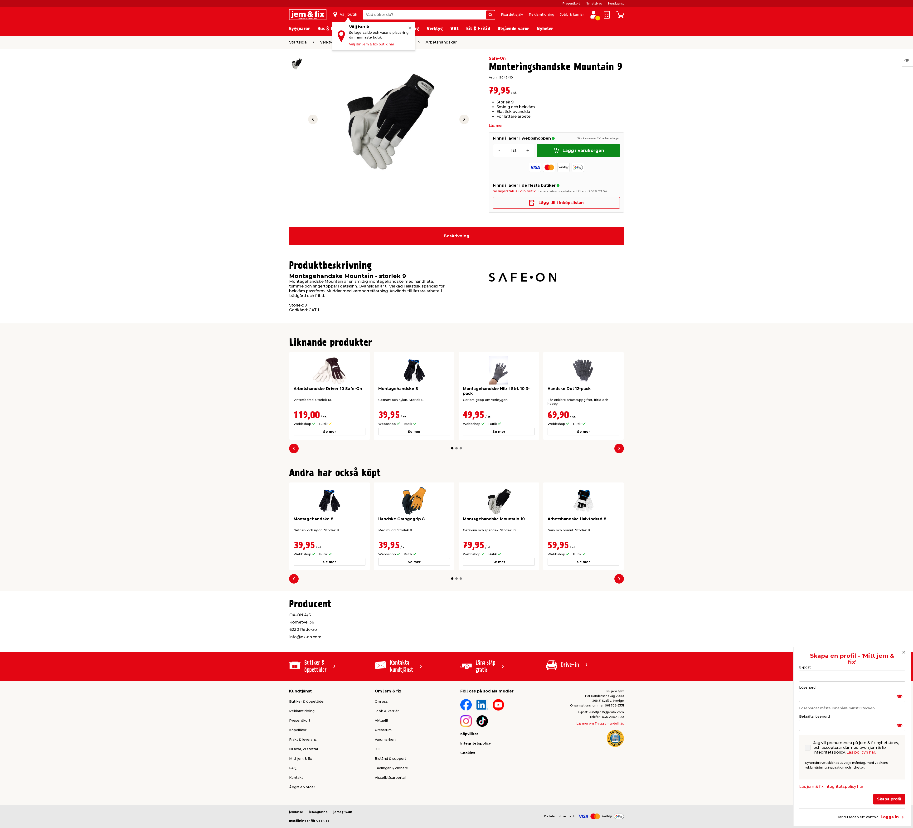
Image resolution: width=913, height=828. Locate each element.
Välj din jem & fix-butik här (371, 44)
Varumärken (385, 739)
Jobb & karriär (572, 14)
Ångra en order (302, 787)
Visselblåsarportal (390, 777)
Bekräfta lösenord (814, 716)
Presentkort (571, 3)
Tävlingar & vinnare (391, 768)
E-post (805, 667)
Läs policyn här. (861, 752)
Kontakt (296, 777)
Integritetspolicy (475, 743)
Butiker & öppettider (307, 701)
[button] (452, 448)
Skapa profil (889, 799)
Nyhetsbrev (594, 3)
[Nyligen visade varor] (907, 60)
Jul (377, 749)
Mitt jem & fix (300, 758)
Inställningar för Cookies (309, 820)
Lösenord (807, 687)
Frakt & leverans (303, 739)
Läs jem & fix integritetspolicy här (831, 786)
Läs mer (496, 125)
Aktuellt (381, 720)
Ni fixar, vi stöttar (303, 749)
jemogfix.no (318, 811)
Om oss (381, 701)
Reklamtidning (541, 14)
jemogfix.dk (342, 811)
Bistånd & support (390, 758)
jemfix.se (296, 811)
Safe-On (497, 58)
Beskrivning (456, 236)
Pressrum (383, 730)
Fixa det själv (512, 14)
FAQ (292, 768)
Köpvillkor (297, 730)
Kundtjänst (616, 3)
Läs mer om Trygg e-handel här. (600, 723)
